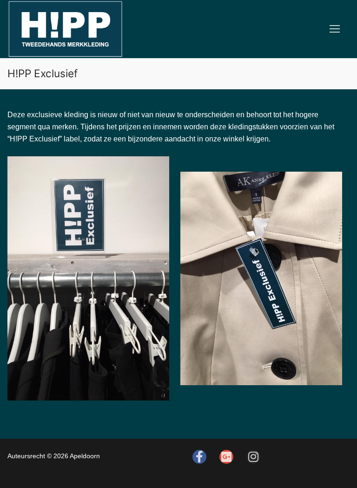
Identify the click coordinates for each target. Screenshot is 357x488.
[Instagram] (253, 457)
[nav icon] (335, 29)
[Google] (226, 457)
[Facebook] (199, 457)
